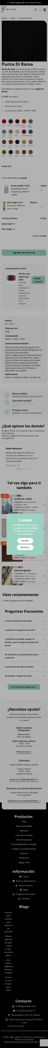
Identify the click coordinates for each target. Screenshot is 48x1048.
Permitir (25, 540)
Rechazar (25, 547)
